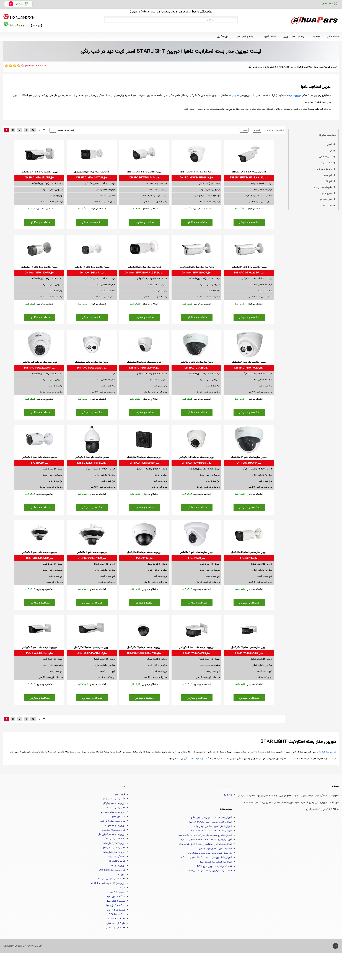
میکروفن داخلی (325, 157)
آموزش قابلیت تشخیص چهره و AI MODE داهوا (210, 822)
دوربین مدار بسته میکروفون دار (112, 834)
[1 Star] (6, 65)
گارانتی (329, 144)
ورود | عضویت (326, 3)
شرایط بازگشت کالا (117, 861)
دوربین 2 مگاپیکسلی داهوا (113, 843)
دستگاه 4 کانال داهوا (116, 896)
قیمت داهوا (120, 794)
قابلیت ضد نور (326, 199)
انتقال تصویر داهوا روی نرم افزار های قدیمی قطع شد (208, 871)
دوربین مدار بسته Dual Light (112, 870)
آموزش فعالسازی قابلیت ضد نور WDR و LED (211, 831)
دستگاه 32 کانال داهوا (115, 910)
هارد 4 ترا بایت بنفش (115, 927)
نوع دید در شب (325, 163)
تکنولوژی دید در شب (323, 187)
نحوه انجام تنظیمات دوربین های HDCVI (214, 866)
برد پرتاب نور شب (324, 169)
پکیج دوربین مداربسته (115, 839)
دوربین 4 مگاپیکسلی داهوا (113, 852)
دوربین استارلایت (328, 752)
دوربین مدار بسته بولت (115, 825)
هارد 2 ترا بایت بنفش (115, 923)
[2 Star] (10, 65)
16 (33, 130)
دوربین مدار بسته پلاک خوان (112, 821)
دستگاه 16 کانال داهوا (115, 905)
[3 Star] (14, 65)
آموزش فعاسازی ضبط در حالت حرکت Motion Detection (205, 835)
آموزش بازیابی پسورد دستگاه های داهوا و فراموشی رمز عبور (206, 839)
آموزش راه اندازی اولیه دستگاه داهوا (216, 862)
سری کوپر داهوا (118, 816)
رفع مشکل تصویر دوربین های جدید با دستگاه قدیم (209, 853)
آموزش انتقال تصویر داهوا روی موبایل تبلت (213, 826)
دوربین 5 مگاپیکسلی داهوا (113, 847)
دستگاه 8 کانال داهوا (116, 901)
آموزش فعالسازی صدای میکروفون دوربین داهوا (211, 817)
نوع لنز (329, 181)
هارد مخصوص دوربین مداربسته (111, 879)
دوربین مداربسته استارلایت (113, 830)
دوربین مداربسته (294, 95)
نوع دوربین (327, 175)
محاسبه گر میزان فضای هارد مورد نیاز (215, 848)
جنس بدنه (327, 206)
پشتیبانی (228, 794)
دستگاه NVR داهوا (117, 892)
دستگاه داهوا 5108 (117, 914)
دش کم (121, 874)
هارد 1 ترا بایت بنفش (116, 919)
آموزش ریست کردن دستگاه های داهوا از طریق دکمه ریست (205, 844)
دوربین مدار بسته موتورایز (114, 799)
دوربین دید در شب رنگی (194, 758)
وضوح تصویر (326, 193)
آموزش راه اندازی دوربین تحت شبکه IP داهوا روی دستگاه (206, 857)
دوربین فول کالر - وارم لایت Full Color (107, 883)
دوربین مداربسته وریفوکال (114, 803)
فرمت (329, 151)
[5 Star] (23, 65)
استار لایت (234, 95)
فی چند (121, 887)
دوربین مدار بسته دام (116, 807)
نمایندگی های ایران (116, 856)
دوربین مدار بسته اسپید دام (113, 812)
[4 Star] (18, 65)
